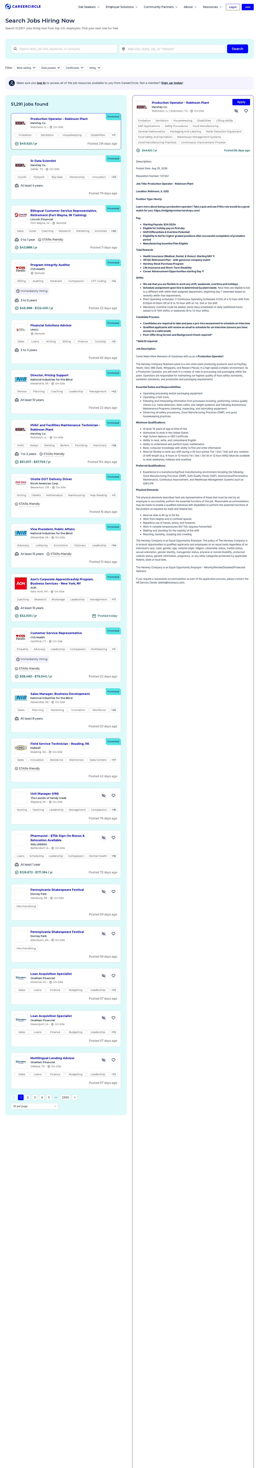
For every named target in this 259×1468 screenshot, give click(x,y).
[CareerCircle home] (23, 7)
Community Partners (159, 7)
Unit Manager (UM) (44, 793)
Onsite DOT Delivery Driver (51, 479)
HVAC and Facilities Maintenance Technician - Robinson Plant (65, 427)
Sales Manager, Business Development (60, 694)
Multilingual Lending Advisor (52, 1058)
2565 (65, 1097)
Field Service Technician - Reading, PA (59, 743)
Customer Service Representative (56, 633)
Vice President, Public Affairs (52, 529)
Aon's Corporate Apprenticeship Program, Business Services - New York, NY (62, 581)
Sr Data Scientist (43, 161)
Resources (210, 7)
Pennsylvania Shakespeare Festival (57, 889)
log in (41, 83)
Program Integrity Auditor (50, 265)
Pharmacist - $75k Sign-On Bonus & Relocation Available (57, 838)
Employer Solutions (120, 7)
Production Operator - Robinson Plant (59, 119)
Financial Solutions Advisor (51, 325)
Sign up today (172, 83)
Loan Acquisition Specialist (51, 974)
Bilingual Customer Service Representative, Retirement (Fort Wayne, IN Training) (63, 213)
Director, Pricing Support (49, 375)
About (188, 7)
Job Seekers (87, 7)
